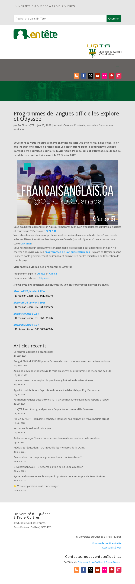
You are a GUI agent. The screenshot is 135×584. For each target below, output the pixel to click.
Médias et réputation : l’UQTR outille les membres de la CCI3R (49, 447)
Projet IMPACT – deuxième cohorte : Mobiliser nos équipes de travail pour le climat (61, 419)
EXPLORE (51, 231)
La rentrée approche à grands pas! (33, 351)
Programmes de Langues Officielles (67, 252)
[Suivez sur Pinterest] (111, 76)
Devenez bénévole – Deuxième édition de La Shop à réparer (48, 467)
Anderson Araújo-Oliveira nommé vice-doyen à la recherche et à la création (56, 438)
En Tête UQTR (26, 125)
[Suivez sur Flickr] (104, 76)
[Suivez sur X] (90, 76)
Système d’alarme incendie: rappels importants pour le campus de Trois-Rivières (59, 476)
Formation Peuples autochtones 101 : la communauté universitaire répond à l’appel (61, 399)
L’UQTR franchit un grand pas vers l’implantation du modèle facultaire (54, 409)
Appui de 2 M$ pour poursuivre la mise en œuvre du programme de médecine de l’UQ (62, 371)
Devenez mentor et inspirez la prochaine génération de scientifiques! (53, 380)
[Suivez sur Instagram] (118, 76)
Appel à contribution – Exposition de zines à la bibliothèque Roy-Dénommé (57, 390)
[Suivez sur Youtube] (97, 76)
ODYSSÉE (25, 243)
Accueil (58, 125)
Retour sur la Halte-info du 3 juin (32, 428)
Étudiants (79, 125)
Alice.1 (41, 273)
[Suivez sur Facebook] (83, 76)
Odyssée (44, 278)
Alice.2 (53, 273)
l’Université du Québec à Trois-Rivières (99, 562)
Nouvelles (92, 125)
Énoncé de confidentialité (106, 543)
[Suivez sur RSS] (76, 76)
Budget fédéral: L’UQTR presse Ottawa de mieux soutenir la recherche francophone (62, 361)
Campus (68, 125)
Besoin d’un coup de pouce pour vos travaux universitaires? (48, 457)
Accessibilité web (111, 547)
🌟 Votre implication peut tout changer (36, 486)
